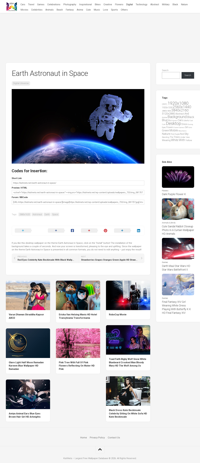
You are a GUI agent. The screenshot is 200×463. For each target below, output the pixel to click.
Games (40, 4)
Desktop (173, 123)
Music (97, 9)
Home (83, 437)
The (171, 137)
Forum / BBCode (20, 197)
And (187, 113)
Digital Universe (21, 83)
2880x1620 (24, 214)
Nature (184, 4)
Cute (88, 9)
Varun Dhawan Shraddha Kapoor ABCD (26, 316)
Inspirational (85, 4)
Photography (69, 4)
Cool (191, 121)
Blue (165, 120)
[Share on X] (28, 230)
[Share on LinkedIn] (127, 230)
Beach (60, 9)
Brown (174, 121)
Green (165, 130)
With (182, 140)
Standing (165, 137)
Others (124, 9)
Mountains (182, 131)
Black (175, 4)
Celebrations (53, 4)
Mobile (174, 130)
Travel (31, 4)
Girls (190, 127)
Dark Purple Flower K (174, 194)
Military (166, 4)
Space (55, 214)
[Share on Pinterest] (94, 230)
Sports (114, 9)
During (190, 124)
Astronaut (37, 214)
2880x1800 (166, 111)
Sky (186, 133)
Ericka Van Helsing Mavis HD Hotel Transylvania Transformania (78, 316)
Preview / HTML (19, 188)
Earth (47, 214)
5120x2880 (168, 113)
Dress (184, 124)
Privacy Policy (97, 437)
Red (182, 134)
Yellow (189, 140)
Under (182, 137)
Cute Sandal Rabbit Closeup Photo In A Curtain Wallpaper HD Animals (178, 230)
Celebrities (36, 9)
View (188, 137)
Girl (186, 127)
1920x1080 (178, 103)
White (174, 140)
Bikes (98, 4)
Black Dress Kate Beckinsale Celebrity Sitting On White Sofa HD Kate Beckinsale (128, 413)
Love (105, 9)
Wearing (166, 140)
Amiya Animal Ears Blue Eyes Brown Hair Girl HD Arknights (25, 415)
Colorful (186, 121)
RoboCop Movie (118, 314)
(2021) (164, 104)
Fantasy (70, 9)
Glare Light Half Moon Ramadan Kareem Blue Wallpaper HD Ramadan (26, 365)
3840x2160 (179, 110)
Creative (108, 4)
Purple (177, 134)
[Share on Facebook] (61, 230)
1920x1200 (167, 107)
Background (177, 117)
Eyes (164, 127)
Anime (80, 9)
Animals (49, 9)
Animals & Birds (169, 223)
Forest (176, 127)
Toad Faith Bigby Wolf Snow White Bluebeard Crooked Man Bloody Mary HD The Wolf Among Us (127, 362)
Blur (170, 120)
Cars (22, 4)
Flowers (119, 4)
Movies (24, 9)
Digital (129, 4)
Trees (177, 136)
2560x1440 (182, 107)
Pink (172, 134)
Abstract (154, 4)
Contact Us (114, 437)
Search (165, 70)
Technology (141, 4)
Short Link (17, 178)
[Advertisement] (100, 35)
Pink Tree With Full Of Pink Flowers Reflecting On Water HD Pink (77, 365)
